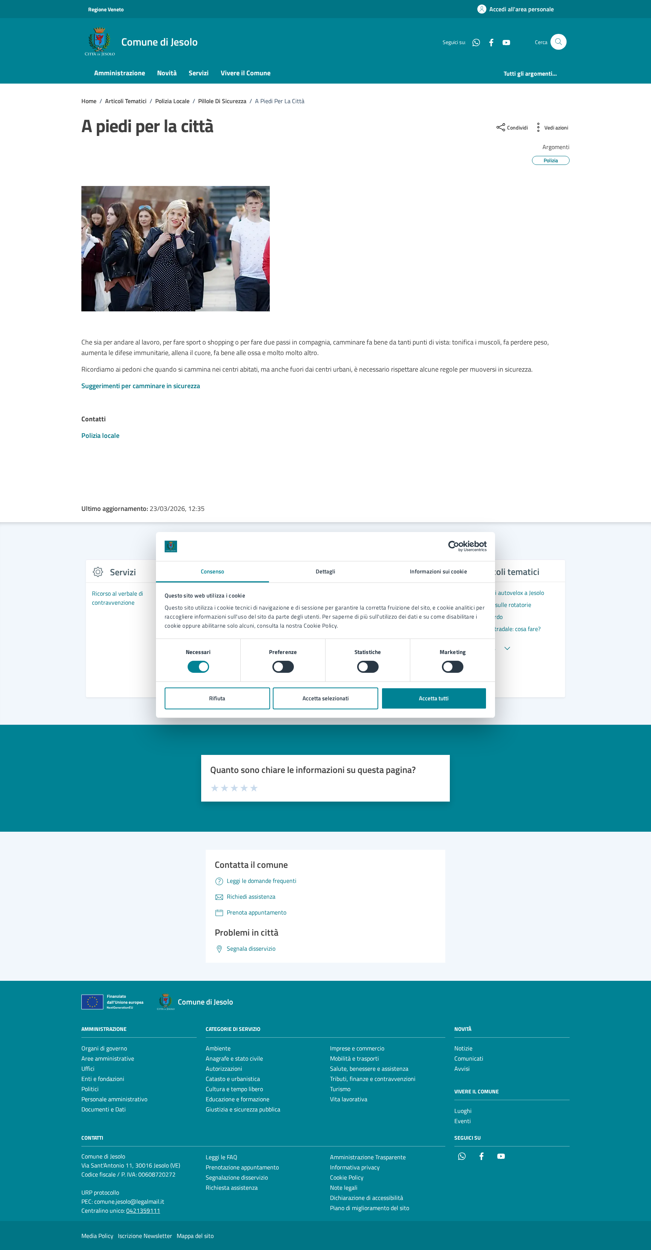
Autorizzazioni (224, 1068)
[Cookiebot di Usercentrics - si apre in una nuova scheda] (454, 546)
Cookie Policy (347, 1177)
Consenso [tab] (213, 571)
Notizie (463, 1048)
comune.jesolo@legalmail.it (129, 1201)
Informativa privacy (355, 1167)
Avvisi (462, 1068)
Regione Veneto (106, 9)
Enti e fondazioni (102, 1078)
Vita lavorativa (348, 1099)
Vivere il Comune (245, 73)
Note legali (344, 1187)
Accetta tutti (434, 698)
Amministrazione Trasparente (368, 1157)
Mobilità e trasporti (354, 1058)
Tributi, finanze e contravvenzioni (373, 1078)
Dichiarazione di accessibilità (366, 1197)
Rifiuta (217, 698)
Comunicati (468, 1058)
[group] (140, 632)
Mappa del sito (195, 1235)
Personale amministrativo (114, 1099)
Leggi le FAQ (221, 1157)
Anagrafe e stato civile (234, 1058)
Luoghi (463, 1110)
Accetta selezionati (326, 698)
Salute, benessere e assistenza (369, 1068)
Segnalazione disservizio (237, 1177)
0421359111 (143, 1210)
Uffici (88, 1068)
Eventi (462, 1120)
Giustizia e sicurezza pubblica (243, 1109)
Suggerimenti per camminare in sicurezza (140, 386)
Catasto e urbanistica (233, 1078)
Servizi (199, 73)
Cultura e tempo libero (234, 1088)
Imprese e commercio (357, 1048)
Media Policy (97, 1235)
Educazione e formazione (237, 1099)
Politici (90, 1088)
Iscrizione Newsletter (145, 1235)
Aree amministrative (107, 1058)
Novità (167, 73)
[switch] (283, 667)
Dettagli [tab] (326, 571)
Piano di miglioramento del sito (369, 1207)
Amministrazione (119, 73)
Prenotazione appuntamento (242, 1167)
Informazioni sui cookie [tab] (438, 571)
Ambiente (218, 1048)
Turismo (340, 1088)
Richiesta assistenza (232, 1187)
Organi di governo (104, 1048)
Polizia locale (100, 435)
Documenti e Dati (103, 1109)
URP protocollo (100, 1192)
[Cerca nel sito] (558, 42)
